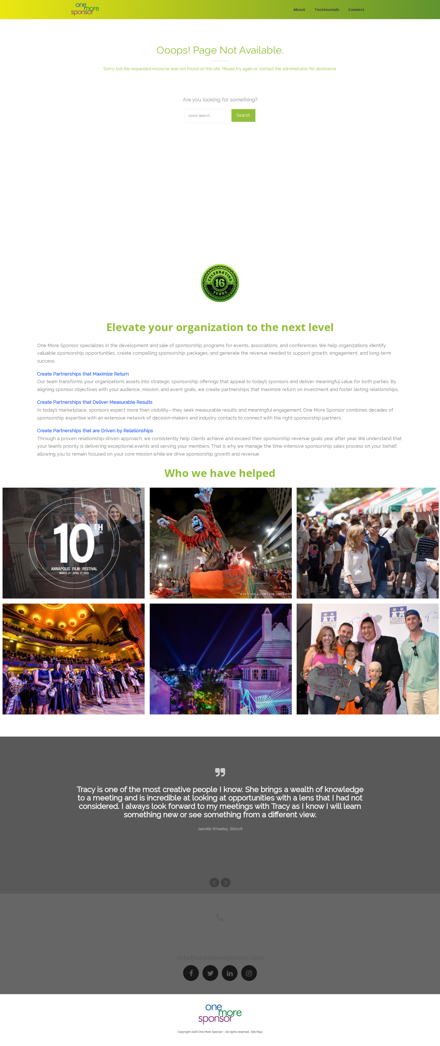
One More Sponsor (210, 1032)
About (299, 9)
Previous (214, 882)
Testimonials (326, 9)
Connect (356, 9)
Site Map (256, 1032)
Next (225, 882)
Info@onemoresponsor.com (220, 958)
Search (243, 115)
